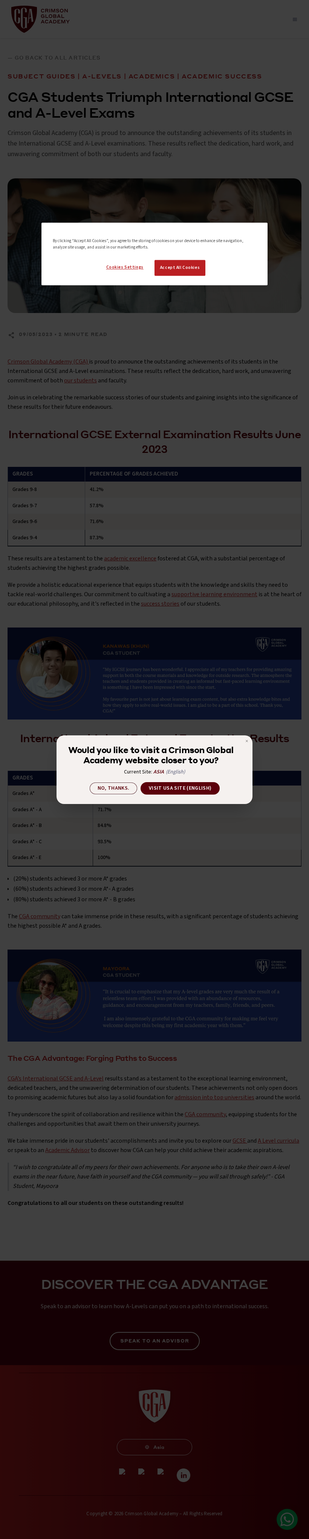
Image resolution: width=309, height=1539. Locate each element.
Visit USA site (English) (180, 788)
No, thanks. (114, 788)
